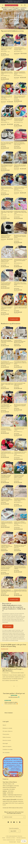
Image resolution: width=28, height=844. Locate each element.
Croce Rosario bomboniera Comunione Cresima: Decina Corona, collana (20, 499)
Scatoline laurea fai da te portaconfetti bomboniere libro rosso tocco (7, 453)
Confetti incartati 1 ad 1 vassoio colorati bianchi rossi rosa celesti (20, 453)
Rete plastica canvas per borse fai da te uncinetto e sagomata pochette (20, 236)
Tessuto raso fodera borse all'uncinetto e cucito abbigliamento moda (6, 236)
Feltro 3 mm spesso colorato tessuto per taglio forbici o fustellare (19, 97)
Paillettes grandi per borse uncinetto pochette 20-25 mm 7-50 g (7, 188)
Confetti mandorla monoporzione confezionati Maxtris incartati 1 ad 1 (19, 341)
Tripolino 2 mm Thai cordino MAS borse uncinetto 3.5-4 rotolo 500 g (7, 119)
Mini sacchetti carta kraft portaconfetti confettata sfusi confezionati (7, 341)
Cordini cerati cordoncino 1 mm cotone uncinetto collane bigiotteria (20, 188)
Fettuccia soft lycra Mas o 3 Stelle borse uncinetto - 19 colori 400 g (6, 97)
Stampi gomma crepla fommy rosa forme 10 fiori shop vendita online (20, 212)
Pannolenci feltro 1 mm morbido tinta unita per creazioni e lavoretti (19, 119)
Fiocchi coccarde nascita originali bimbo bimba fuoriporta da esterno (6, 283)
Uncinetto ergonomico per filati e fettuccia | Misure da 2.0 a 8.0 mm (20, 307)
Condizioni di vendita (8, 749)
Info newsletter (6, 752)
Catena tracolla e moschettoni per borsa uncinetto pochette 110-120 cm (20, 166)
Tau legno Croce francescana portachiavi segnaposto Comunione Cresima (6, 567)
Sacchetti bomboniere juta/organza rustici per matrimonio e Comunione (6, 429)
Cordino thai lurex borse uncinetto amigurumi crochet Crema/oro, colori (20, 48)
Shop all (14, 21)
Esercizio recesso (7, 740)
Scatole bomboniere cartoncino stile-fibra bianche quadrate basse (20, 260)
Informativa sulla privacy (21, 837)
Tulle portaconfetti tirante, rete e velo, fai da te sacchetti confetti (20, 429)
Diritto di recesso (7, 737)
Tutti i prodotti (7, 626)
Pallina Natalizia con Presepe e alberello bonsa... (12, 670)
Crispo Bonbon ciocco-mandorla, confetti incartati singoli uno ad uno (6, 546)
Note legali (5, 743)
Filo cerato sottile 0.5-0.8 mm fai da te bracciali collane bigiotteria (7, 143)
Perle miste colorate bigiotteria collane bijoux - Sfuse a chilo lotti (7, 212)
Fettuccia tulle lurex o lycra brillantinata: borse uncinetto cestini (7, 73)
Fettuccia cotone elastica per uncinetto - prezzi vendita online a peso (7, 48)
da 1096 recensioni (13, 697)
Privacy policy (6, 734)
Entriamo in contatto (7, 728)
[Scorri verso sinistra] (11, 686)
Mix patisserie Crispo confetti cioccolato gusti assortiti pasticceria (20, 546)
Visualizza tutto (14, 319)
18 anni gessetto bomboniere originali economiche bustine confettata (20, 567)
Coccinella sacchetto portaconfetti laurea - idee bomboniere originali (6, 405)
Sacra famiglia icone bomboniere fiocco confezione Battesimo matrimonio (7, 362)
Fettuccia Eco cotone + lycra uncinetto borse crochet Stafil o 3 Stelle (20, 283)
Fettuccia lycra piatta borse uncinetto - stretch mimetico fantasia (20, 73)
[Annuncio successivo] (25, 1)
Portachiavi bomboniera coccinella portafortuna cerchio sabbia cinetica (7, 591)
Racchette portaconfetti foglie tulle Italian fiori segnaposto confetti (20, 405)
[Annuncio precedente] (2, 1)
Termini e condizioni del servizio (9, 839)
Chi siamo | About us (7, 731)
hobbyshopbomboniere (13, 836)
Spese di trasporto (7, 746)
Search (4, 725)
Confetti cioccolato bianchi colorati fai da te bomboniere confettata (7, 523)
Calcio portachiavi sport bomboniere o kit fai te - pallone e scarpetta (19, 476)
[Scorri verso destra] (16, 686)
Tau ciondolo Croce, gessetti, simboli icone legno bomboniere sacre (7, 260)
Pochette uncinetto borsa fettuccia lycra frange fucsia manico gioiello (19, 143)
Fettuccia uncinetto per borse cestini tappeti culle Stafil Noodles (7, 307)
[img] (14, 695)
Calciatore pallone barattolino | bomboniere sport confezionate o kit (20, 591)
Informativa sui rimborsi (10, 837)
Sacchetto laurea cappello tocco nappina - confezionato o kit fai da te (7, 384)
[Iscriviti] (23, 817)
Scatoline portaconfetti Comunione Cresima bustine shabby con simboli (6, 499)
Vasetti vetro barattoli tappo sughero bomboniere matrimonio (19, 384)
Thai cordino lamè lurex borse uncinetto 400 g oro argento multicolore (7, 166)
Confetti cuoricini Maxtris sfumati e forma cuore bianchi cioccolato (20, 523)
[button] (2, 5)
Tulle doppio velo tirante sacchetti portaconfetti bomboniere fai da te (6, 476)
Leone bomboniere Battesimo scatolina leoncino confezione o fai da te (20, 362)
